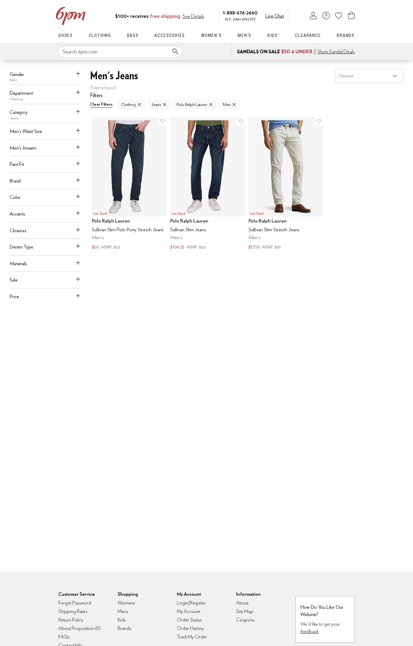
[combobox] (120, 52)
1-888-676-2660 (240, 12)
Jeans (156, 104)
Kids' (273, 35)
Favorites (338, 15)
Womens (126, 603)
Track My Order (192, 637)
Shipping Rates (72, 611)
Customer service (326, 15)
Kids (122, 620)
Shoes (65, 35)
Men (227, 104)
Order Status (189, 620)
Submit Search (175, 51)
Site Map (244, 611)
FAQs (64, 637)
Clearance (308, 35)
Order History (190, 628)
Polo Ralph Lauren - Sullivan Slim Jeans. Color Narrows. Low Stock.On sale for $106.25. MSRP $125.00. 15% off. (207, 184)
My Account (313, 15)
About (242, 603)
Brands (346, 35)
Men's (245, 35)
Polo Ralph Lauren (192, 104)
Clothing (100, 35)
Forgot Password (74, 603)
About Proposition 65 (79, 628)
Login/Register (191, 603)
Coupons (245, 620)
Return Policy (70, 620)
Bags (133, 35)
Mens (123, 611)
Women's (211, 35)
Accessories (169, 35)
